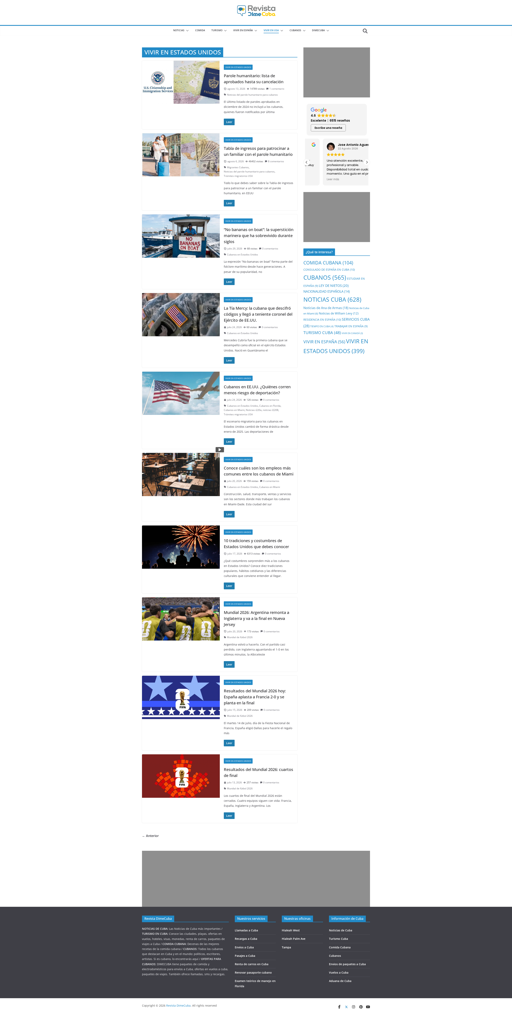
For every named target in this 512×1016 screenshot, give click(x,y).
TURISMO (216, 30)
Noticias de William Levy (338, 313)
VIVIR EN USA (271, 30)
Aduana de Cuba (340, 981)
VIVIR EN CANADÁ (352, 333)
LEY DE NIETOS (334, 285)
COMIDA (200, 30)
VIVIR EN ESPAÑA (324, 341)
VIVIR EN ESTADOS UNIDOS (238, 67)
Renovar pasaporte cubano (253, 972)
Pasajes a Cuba (245, 956)
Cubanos (335, 956)
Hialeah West (291, 930)
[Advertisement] (336, 72)
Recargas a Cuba (246, 939)
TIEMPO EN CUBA (322, 326)
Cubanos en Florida (270, 405)
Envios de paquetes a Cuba (347, 964)
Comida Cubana (340, 947)
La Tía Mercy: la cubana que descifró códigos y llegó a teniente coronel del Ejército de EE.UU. (258, 314)
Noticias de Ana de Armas (325, 307)
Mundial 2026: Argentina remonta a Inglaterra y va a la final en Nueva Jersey (256, 618)
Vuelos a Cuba (338, 972)
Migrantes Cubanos (238, 167)
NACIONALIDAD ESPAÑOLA (326, 291)
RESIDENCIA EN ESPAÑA (322, 319)
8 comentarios (276, 161)
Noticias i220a (254, 410)
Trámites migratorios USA (238, 176)
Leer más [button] (317, 179)
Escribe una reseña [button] (328, 128)
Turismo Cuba (338, 939)
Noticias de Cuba (340, 930)
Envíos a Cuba (244, 947)
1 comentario (276, 88)
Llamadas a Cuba (246, 930)
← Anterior (150, 836)
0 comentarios (270, 248)
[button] (186, 30)
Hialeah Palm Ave (293, 939)
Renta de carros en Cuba (251, 964)
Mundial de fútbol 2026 (240, 637)
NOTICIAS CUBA (332, 299)
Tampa (286, 947)
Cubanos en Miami (234, 410)
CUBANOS (295, 30)
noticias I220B (270, 410)
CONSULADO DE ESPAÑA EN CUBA (329, 269)
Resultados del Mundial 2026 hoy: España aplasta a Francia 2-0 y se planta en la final (255, 697)
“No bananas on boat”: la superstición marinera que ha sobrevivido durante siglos (258, 235)
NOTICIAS (178, 30)
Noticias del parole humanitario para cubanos (252, 94)
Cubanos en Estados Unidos (242, 254)
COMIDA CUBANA (328, 263)
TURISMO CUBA (322, 332)
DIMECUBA (318, 30)
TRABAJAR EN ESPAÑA (351, 326)
